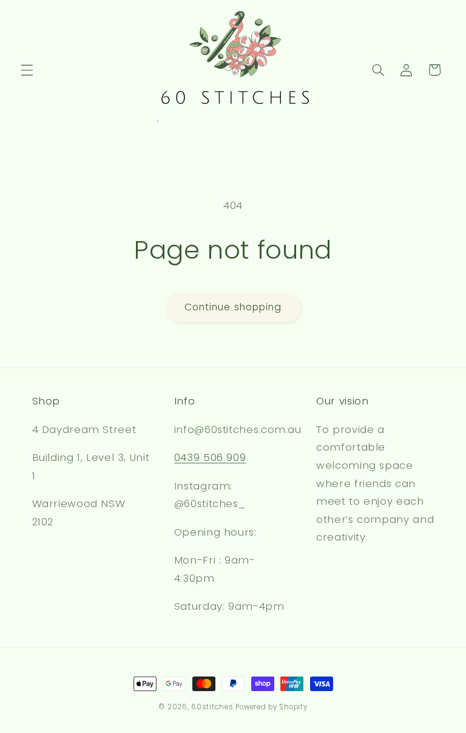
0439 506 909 (210, 457)
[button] (27, 70)
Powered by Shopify (271, 707)
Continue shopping (233, 307)
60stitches (212, 707)
